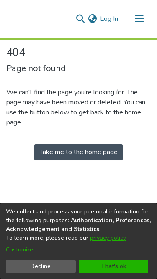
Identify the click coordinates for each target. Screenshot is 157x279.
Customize (19, 250)
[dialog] (78, 241)
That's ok (113, 266)
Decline (41, 266)
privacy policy (108, 238)
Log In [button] (109, 18)
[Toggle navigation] (139, 19)
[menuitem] (92, 19)
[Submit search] (80, 19)
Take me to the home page (78, 152)
